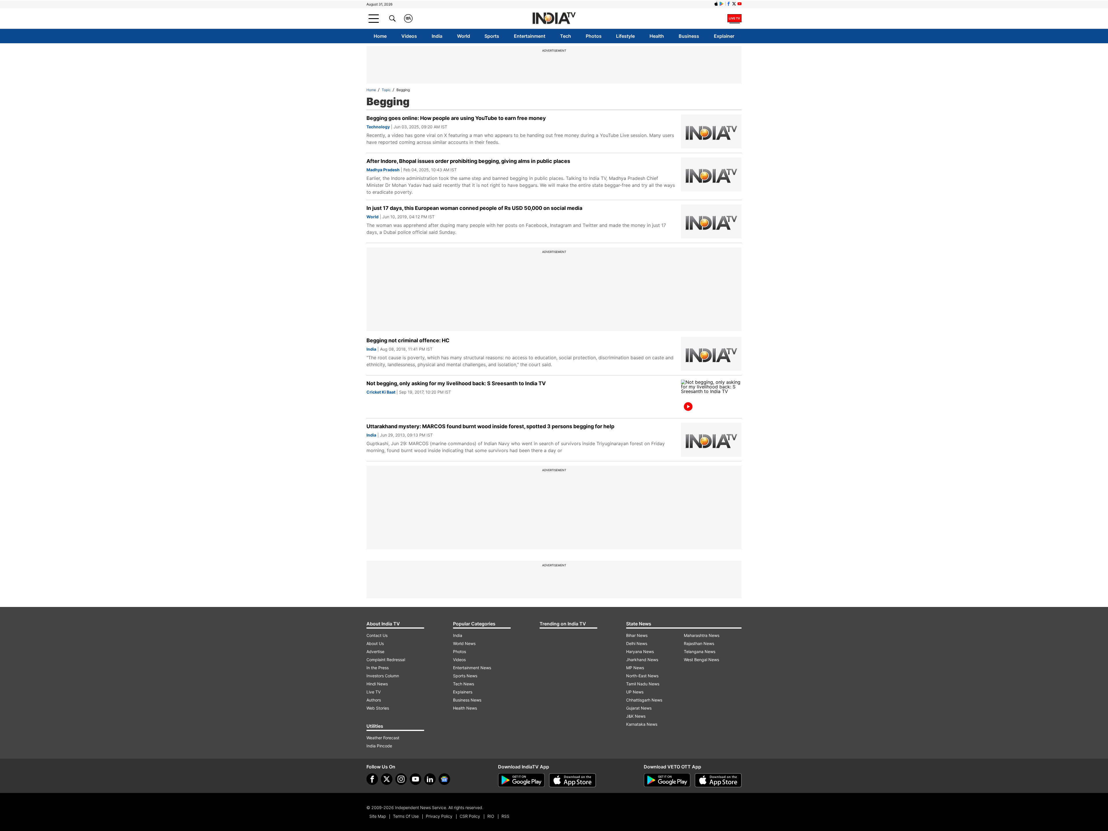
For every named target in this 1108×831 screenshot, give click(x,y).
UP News (634, 691)
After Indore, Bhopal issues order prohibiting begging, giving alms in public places (468, 161)
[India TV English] (554, 18)
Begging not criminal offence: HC (408, 340)
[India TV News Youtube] (740, 4)
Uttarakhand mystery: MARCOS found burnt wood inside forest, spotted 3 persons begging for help (490, 426)
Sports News (465, 675)
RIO (490, 816)
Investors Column (382, 675)
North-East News (642, 675)
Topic (386, 90)
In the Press (377, 667)
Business (689, 36)
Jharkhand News (642, 659)
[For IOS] (718, 780)
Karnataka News (641, 724)
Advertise (375, 651)
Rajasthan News (699, 643)
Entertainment (529, 36)
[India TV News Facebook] (729, 4)
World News (464, 643)
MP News (635, 667)
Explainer (724, 36)
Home (380, 36)
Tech (565, 36)
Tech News (463, 683)
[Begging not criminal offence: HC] (711, 354)
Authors (373, 699)
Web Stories (377, 708)
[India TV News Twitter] (734, 4)
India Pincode (379, 745)
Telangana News (699, 651)
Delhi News (636, 643)
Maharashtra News (701, 635)
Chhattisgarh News (644, 699)
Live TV (373, 691)
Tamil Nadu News (642, 683)
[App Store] (572, 780)
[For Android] (667, 780)
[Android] (722, 4)
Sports (491, 36)
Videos (409, 36)
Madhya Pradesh (383, 169)
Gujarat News (639, 708)
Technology (378, 126)
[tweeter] (386, 779)
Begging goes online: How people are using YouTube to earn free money (456, 118)
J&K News (635, 716)
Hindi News (377, 683)
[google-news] (444, 779)
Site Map (377, 816)
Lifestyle (625, 36)
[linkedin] (430, 779)
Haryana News (640, 651)
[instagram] (401, 779)
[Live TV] (734, 18)
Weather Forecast (382, 737)
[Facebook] (372, 779)
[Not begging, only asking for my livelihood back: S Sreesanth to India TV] (711, 397)
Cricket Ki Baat (380, 392)
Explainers (462, 691)
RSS (505, 816)
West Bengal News (701, 659)
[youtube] (415, 779)
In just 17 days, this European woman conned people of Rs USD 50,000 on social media (474, 208)
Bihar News (636, 635)
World (463, 36)
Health (657, 36)
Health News (465, 708)
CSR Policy (470, 816)
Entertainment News (472, 667)
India (437, 36)
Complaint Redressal (385, 659)
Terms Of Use (406, 816)
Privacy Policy (439, 816)
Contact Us (377, 635)
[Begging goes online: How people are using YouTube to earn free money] (711, 131)
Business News (467, 699)
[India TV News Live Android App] (521, 780)
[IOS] (716, 4)
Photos (594, 36)
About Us (375, 643)
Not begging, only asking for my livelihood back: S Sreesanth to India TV (456, 383)
